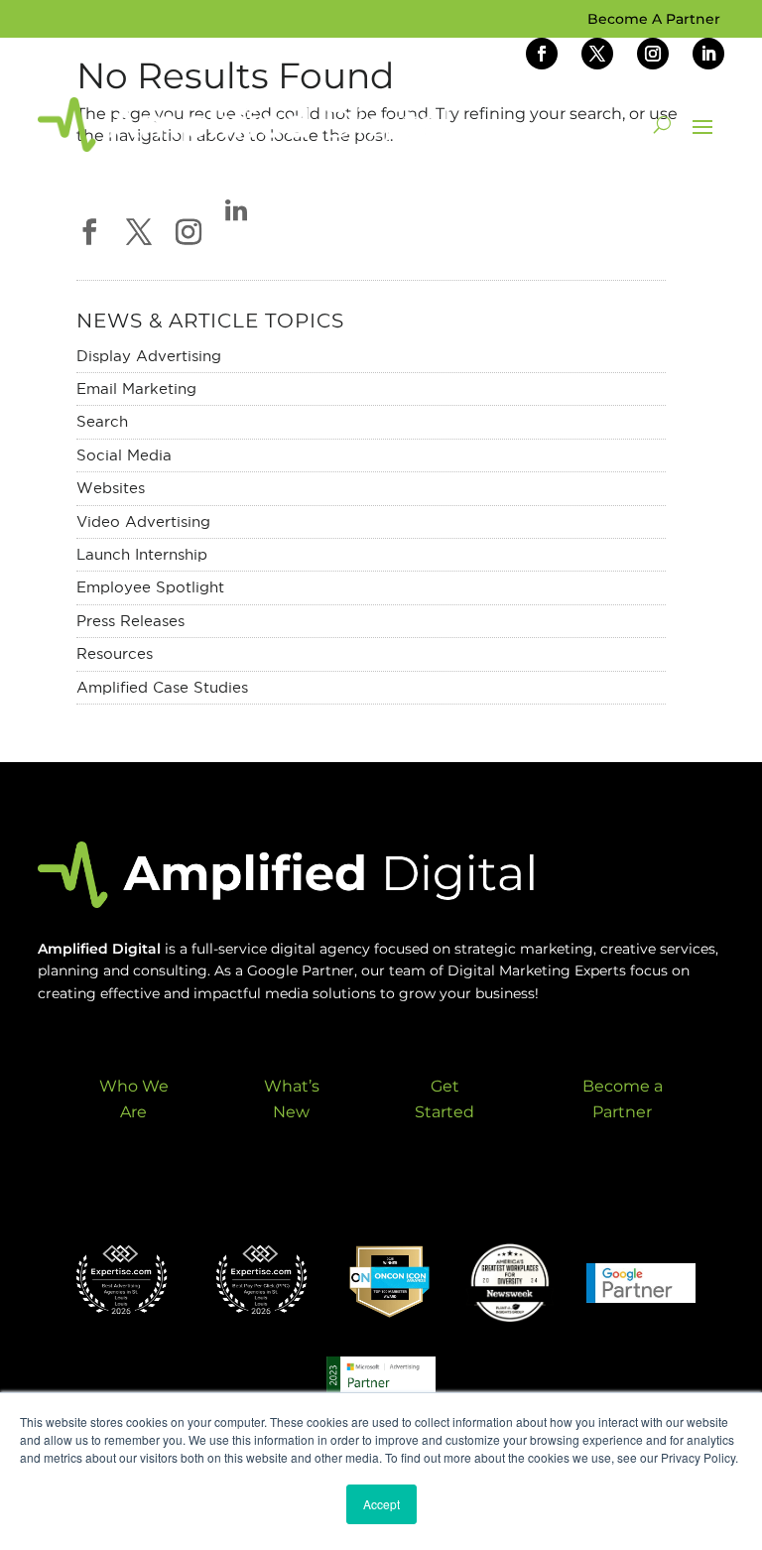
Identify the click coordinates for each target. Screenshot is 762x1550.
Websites (110, 487)
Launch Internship (141, 554)
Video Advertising (143, 521)
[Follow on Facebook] (542, 53)
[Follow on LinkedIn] (708, 53)
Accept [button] (381, 1503)
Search (102, 421)
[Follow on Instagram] (653, 53)
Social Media (124, 455)
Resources (114, 653)
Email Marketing (136, 388)
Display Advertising (148, 355)
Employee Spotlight (150, 587)
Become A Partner (653, 20)
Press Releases (130, 620)
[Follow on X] (597, 53)
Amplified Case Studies (162, 687)
